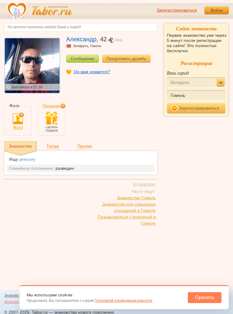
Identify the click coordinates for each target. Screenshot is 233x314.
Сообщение (82, 58)
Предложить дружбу (126, 58)
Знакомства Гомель (136, 197)
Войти (217, 10)
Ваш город (178, 73)
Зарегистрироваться (177, 10)
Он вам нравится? (92, 71)
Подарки (51, 105)
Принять (204, 297)
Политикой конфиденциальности (123, 301)
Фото (18, 121)
